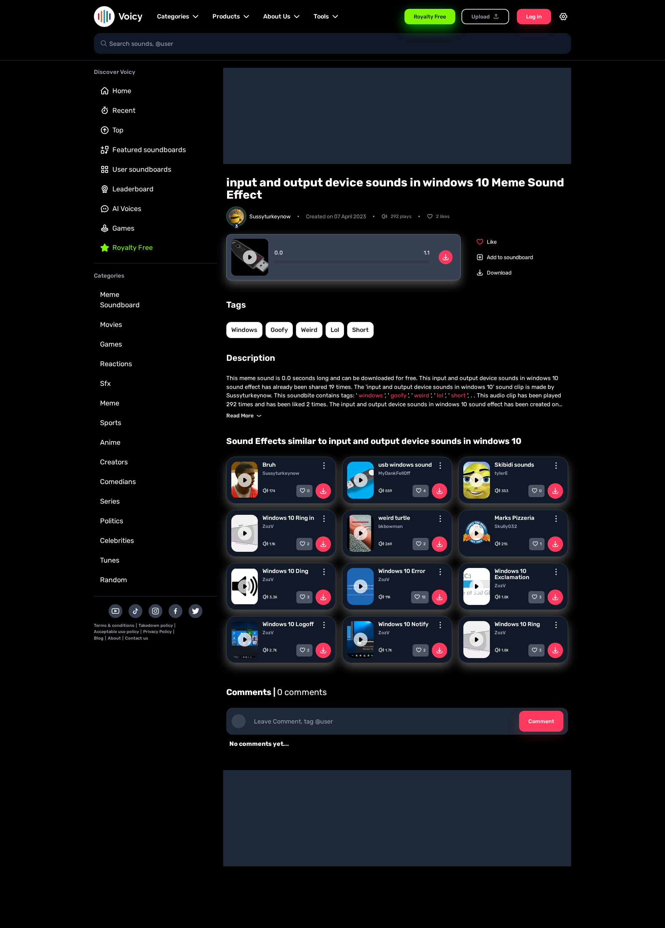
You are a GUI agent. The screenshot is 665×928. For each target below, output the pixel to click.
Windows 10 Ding (285, 571)
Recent (123, 110)
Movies (111, 324)
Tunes (109, 560)
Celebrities (117, 540)
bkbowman (390, 526)
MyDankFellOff (394, 473)
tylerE (501, 473)
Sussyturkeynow (280, 473)
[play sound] (250, 257)
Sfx (105, 383)
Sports (110, 423)
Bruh (269, 465)
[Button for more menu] (324, 465)
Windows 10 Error (401, 571)
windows (244, 329)
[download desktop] (446, 257)
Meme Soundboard (120, 299)
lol (335, 329)
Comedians (118, 481)
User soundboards (141, 169)
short (360, 329)
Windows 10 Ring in (288, 518)
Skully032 (506, 526)
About (114, 638)
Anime (110, 442)
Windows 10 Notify (403, 624)
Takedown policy (156, 625)
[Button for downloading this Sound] (323, 491)
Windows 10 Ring (517, 624)
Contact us (136, 638)
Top (118, 130)
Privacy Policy (157, 631)
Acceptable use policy (116, 631)
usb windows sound (405, 465)
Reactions (116, 364)
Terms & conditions (114, 625)
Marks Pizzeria (515, 518)
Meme (109, 403)
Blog (99, 638)
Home (121, 91)
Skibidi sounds (514, 465)
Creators (114, 462)
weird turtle (394, 518)
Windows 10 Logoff (288, 624)
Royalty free (132, 247)
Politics (111, 521)
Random (113, 580)
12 (424, 597)
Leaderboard (133, 189)
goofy (279, 329)
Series (110, 501)
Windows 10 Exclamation (512, 574)
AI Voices (126, 208)
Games (123, 228)
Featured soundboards (149, 150)
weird (309, 329)
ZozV (268, 526)
